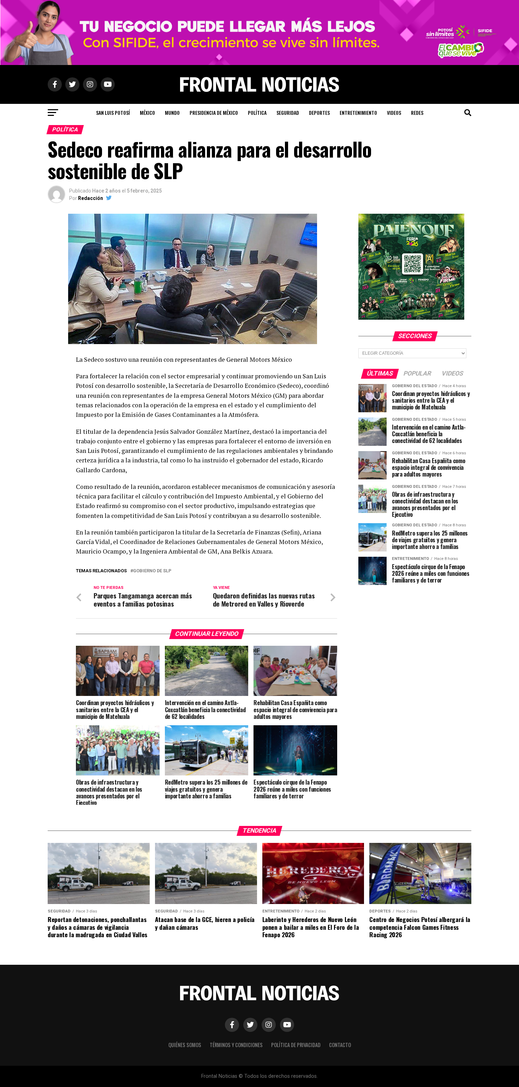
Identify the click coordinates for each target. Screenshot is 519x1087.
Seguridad (287, 112)
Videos (394, 112)
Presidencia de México (214, 112)
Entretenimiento (358, 112)
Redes (417, 112)
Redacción (90, 198)
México (147, 112)
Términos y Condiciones (236, 1044)
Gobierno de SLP (152, 571)
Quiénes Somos (184, 1044)
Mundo (172, 112)
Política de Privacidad (296, 1044)
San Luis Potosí (113, 112)
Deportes (319, 112)
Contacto (340, 1044)
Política (257, 112)
